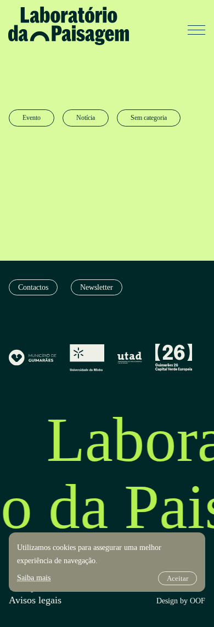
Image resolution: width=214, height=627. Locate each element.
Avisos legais (35, 600)
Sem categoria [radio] (149, 118)
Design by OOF (180, 601)
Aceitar (177, 578)
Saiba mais (33, 578)
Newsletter (96, 287)
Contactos (33, 287)
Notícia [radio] (85, 118)
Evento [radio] (31, 118)
